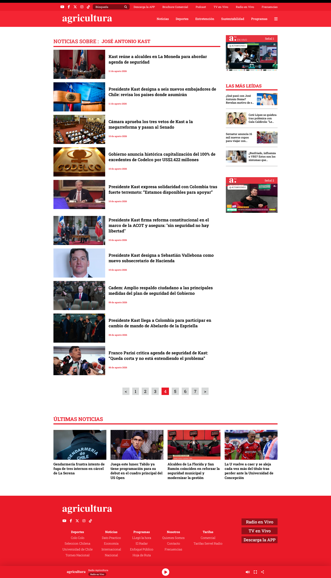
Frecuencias (270, 7)
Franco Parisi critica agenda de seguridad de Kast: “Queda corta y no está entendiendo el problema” (158, 355)
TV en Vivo (221, 7)
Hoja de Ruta (142, 555)
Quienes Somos (173, 538)
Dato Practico (111, 538)
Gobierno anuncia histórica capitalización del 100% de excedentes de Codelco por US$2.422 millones (162, 156)
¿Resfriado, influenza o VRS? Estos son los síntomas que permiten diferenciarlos (262, 156)
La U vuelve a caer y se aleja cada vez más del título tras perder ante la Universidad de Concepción (249, 471)
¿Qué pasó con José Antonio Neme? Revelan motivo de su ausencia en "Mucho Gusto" (240, 99)
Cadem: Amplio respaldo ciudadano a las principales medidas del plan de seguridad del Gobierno (161, 290)
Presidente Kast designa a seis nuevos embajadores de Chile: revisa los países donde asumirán (162, 91)
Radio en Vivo (245, 7)
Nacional (111, 555)
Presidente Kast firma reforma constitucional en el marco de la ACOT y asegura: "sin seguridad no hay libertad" (159, 225)
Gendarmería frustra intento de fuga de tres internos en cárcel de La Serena (79, 468)
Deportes (182, 19)
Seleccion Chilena (77, 543)
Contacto (173, 543)
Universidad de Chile (77, 549)
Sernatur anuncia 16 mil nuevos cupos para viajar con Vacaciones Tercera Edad (239, 137)
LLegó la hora (141, 538)
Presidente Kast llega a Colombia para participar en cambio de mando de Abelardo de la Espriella (160, 323)
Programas (259, 19)
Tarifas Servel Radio (208, 543)
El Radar (142, 543)
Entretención (204, 19)
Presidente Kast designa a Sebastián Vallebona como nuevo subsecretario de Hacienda (161, 257)
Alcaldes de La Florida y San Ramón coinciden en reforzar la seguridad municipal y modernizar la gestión (194, 471)
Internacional (111, 549)
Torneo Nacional (77, 555)
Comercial (208, 538)
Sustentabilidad (232, 19)
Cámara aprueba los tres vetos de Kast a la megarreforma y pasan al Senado (151, 124)
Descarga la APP (144, 7)
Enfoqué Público (141, 549)
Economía (111, 543)
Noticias (163, 19)
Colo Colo (77, 538)
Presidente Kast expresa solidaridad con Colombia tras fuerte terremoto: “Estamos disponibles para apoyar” (163, 189)
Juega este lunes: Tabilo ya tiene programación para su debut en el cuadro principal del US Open (136, 471)
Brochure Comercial (175, 7)
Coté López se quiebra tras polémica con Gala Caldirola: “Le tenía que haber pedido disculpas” (263, 118)
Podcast (201, 7)
